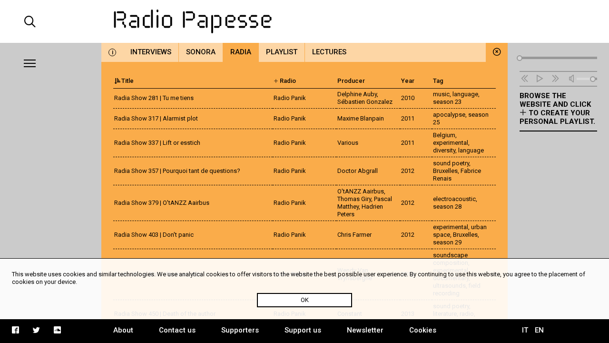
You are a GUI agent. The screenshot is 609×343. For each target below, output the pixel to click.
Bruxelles (445, 170)
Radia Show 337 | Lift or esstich (157, 142)
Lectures (329, 52)
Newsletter (365, 330)
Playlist (281, 52)
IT (525, 330)
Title (127, 80)
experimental (450, 142)
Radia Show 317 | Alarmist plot (156, 118)
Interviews (150, 52)
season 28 (447, 206)
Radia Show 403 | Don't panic (154, 234)
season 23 (447, 101)
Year (407, 80)
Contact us (177, 330)
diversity (444, 150)
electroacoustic (454, 198)
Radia (240, 52)
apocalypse (449, 114)
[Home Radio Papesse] (304, 21)
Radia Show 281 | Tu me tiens (154, 97)
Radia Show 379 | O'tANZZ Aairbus (161, 202)
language (465, 94)
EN (539, 330)
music (441, 94)
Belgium (444, 135)
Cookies (422, 330)
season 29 (447, 242)
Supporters (240, 330)
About (123, 330)
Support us (303, 330)
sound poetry (451, 163)
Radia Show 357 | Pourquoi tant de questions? (177, 170)
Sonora (201, 52)
